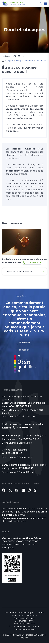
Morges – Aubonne (17, 4)
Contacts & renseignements (18, 271)
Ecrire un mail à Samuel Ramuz (18, 472)
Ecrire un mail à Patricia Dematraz (19, 416)
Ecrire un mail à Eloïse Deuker (17, 443)
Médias (41, 612)
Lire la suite (24, 342)
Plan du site (10, 612)
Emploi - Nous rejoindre (19, 626)
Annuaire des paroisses (24, 623)
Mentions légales (26, 612)
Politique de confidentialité (24, 615)
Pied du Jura (16, 2)
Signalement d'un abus (24, 618)
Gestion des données (24, 629)
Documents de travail (24, 621)
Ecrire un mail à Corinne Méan (17, 457)
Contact (37, 626)
